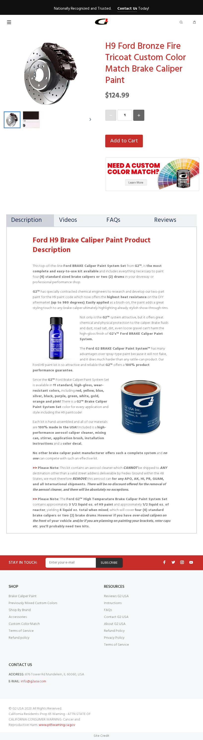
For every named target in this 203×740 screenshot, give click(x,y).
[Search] (182, 22)
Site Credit (101, 736)
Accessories (18, 617)
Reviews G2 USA (116, 596)
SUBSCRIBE (109, 563)
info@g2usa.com (33, 681)
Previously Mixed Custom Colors (33, 603)
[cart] (194, 22)
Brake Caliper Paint (23, 596)
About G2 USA (115, 624)
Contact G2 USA (116, 617)
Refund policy (19, 638)
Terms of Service (21, 631)
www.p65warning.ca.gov (57, 725)
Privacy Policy (114, 638)
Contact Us (127, 9)
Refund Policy (114, 631)
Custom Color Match (24, 624)
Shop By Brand (20, 610)
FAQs (108, 610)
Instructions (113, 603)
